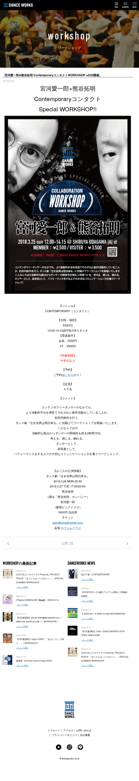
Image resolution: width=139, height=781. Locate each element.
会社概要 (85, 735)
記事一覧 (67, 543)
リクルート (54, 730)
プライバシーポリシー (64, 735)
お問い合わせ (83, 730)
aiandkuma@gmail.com (67, 523)
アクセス (68, 730)
